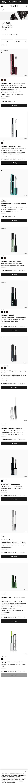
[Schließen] (25, 771)
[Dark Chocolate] (2, 368)
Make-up (7, 34)
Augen (13, 34)
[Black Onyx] (5, 368)
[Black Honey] (2, 80)
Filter (7, 41)
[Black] (2, 143)
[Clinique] (14, 6)
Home (2, 34)
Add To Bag (14, 105)
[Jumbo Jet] (2, 481)
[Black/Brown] (5, 80)
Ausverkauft (14, 675)
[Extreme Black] (2, 659)
